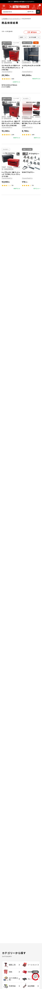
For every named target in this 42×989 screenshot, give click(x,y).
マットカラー (16, 43)
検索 (38, 11)
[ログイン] (34, 7)
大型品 (35, 42)
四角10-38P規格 (7, 43)
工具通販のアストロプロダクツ (11, 19)
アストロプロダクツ (7, 71)
